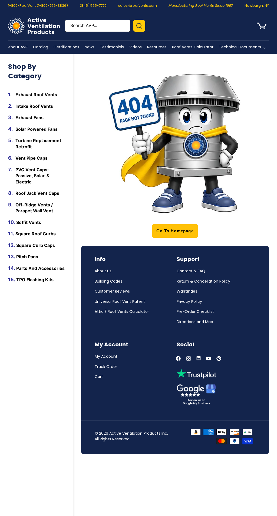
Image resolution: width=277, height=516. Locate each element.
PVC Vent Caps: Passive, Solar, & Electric (32, 176)
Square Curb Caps (35, 245)
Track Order (106, 366)
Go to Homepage (175, 231)
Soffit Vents (28, 222)
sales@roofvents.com (137, 5)
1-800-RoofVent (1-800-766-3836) (38, 5)
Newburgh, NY (257, 5)
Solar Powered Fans (36, 129)
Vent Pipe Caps (31, 158)
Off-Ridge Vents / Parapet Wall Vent (34, 208)
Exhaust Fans (29, 117)
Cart (99, 376)
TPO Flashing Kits (35, 279)
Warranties (187, 291)
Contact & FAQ (191, 271)
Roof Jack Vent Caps (37, 193)
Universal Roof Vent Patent (120, 301)
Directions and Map (195, 321)
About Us (103, 271)
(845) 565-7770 (93, 5)
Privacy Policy (189, 301)
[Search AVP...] (139, 26)
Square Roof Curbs (35, 233)
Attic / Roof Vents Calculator (122, 311)
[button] (243, 47)
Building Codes (108, 281)
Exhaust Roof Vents (36, 94)
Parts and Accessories (40, 268)
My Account (106, 356)
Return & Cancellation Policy (203, 281)
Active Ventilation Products (134, 433)
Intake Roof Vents (34, 106)
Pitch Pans (27, 256)
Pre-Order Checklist (195, 311)
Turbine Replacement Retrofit (38, 143)
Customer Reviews (112, 291)
